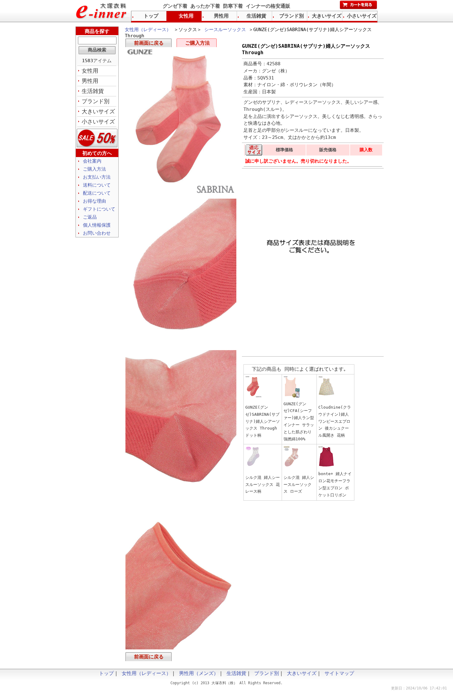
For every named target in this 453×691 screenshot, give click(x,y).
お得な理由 (94, 201)
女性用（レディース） (148, 29)
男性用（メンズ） (198, 673)
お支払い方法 (97, 177)
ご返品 (90, 217)
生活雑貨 (93, 91)
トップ (151, 16)
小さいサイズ (98, 121)
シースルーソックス (225, 29)
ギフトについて (99, 209)
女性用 (90, 70)
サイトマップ (339, 673)
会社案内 (92, 161)
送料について (97, 185)
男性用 (90, 81)
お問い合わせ (97, 233)
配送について (97, 193)
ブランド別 (95, 101)
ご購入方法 (197, 43)
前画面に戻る (149, 43)
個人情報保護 (97, 225)
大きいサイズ (98, 111)
